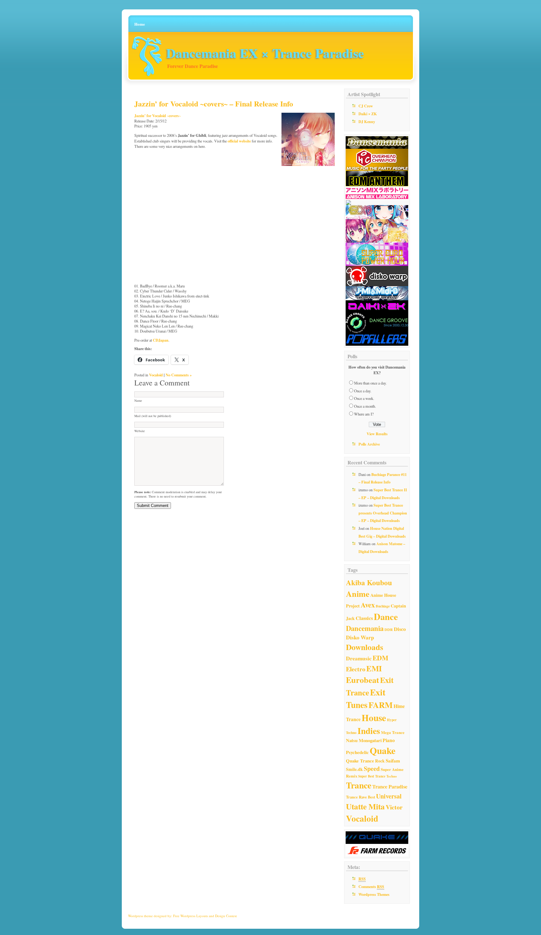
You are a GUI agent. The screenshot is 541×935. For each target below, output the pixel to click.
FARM (380, 705)
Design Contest (226, 915)
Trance (358, 785)
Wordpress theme (140, 915)
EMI (374, 668)
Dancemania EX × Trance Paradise (265, 52)
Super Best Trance (371, 776)
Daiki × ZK (367, 113)
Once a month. (365, 406)
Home (139, 24)
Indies (369, 730)
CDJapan (160, 340)
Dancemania (365, 628)
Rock (380, 761)
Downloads (364, 647)
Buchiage (383, 606)
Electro (355, 669)
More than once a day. (370, 382)
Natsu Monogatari (364, 740)
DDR (388, 629)
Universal (389, 796)
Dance (386, 616)
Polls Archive (369, 444)
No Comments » (179, 375)
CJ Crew (365, 106)
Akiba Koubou (369, 582)
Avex (368, 605)
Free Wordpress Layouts (190, 915)
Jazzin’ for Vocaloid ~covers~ (157, 115)
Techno (391, 776)
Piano (389, 740)
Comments (371, 886)
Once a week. (364, 398)
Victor (394, 807)
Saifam (393, 760)
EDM (380, 658)
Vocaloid (156, 375)
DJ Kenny (366, 121)
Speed (372, 768)
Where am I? (364, 413)
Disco (400, 629)
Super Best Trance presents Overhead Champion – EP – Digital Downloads (382, 512)
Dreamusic (359, 658)
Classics (364, 618)
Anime (357, 594)
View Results (377, 434)
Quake (382, 750)
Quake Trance (360, 760)
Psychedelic (357, 752)
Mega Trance (392, 732)
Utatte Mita (365, 806)
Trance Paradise (389, 786)
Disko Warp (360, 637)
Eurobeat (362, 680)
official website (239, 141)
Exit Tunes (365, 698)
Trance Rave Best (360, 797)
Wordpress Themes (373, 894)
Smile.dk (354, 769)
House (374, 717)
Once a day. (362, 390)
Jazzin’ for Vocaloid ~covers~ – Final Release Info (213, 103)
